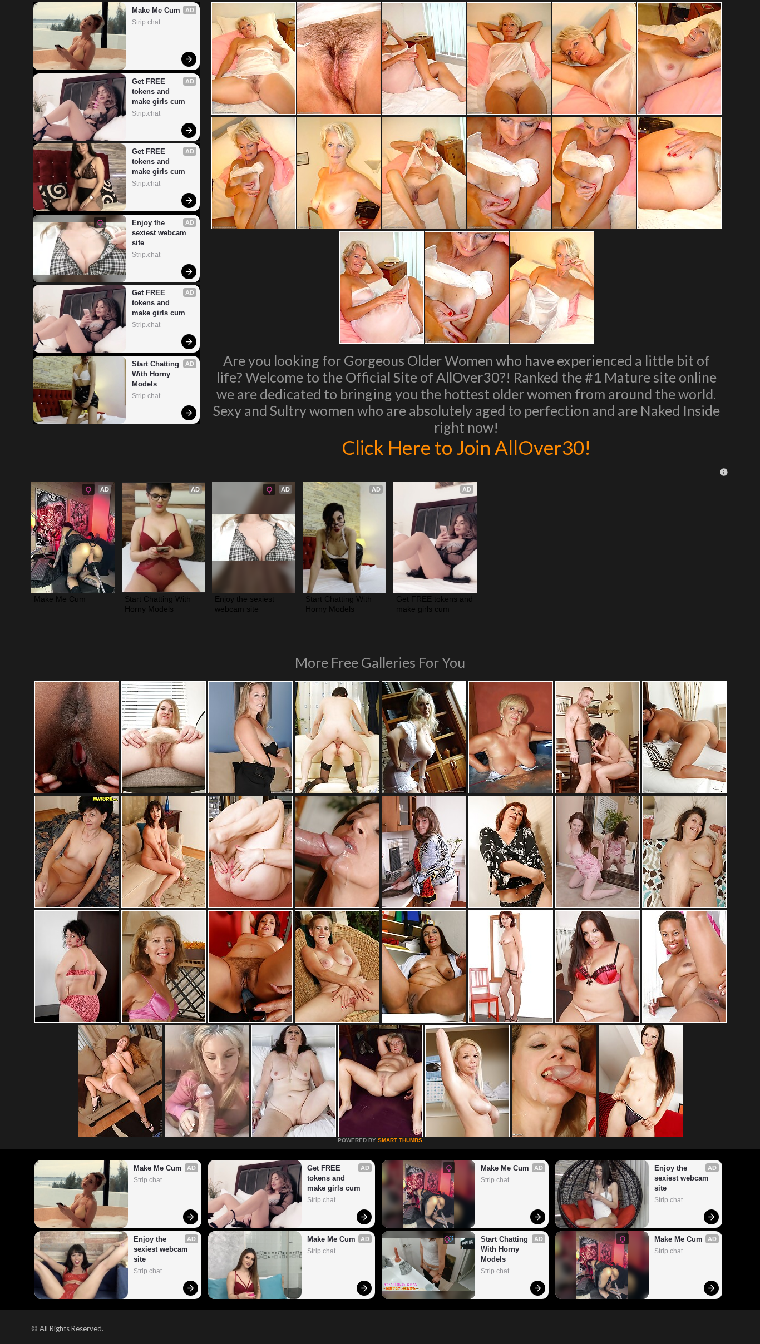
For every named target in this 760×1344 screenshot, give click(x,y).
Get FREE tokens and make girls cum (158, 91)
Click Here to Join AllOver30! (466, 447)
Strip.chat (146, 22)
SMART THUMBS (400, 1140)
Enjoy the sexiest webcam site (160, 233)
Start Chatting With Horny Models (156, 374)
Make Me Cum (156, 10)
